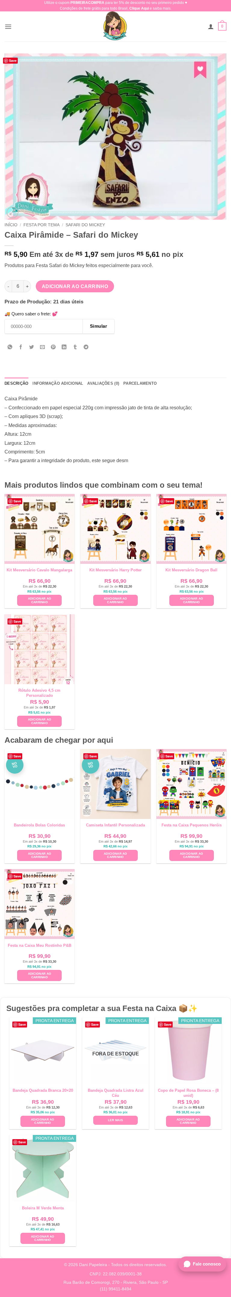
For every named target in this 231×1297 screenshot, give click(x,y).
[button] (8, 26)
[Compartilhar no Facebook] (21, 348)
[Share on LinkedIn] (64, 348)
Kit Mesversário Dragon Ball (191, 570)
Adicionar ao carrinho (75, 286)
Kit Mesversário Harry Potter (115, 570)
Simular (98, 326)
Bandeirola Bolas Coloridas (39, 825)
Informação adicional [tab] (57, 383)
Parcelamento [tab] (140, 383)
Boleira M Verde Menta (43, 1208)
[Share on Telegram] (86, 348)
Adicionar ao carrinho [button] (39, 600)
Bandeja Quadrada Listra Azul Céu (115, 1093)
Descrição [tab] (16, 383)
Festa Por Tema (41, 225)
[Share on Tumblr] (75, 348)
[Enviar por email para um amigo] (43, 348)
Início (11, 225)
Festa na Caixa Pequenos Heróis (192, 825)
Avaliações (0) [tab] (103, 383)
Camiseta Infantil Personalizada (115, 825)
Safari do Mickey (85, 225)
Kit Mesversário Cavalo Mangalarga (39, 570)
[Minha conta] (211, 26)
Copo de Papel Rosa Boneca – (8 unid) (188, 1093)
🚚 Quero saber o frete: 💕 (31, 313)
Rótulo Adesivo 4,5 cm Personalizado (39, 693)
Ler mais (115, 1120)
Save (13, 60)
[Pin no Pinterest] (53, 348)
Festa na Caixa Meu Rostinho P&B (39, 945)
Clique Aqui (139, 8)
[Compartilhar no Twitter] (32, 348)
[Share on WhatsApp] (10, 348)
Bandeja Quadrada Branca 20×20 (43, 1090)
